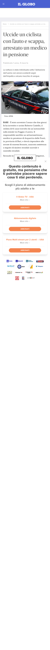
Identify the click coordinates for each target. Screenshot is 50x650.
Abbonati (25, 207)
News (5, 24)
